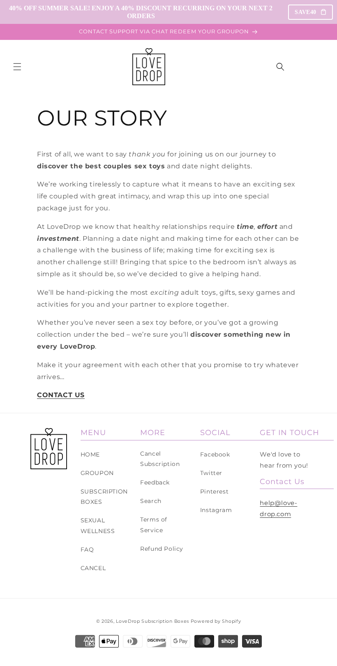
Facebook (215, 454)
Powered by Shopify (216, 621)
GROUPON (97, 473)
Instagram (216, 510)
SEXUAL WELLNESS (98, 525)
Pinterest (214, 491)
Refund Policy (161, 548)
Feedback (155, 482)
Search (151, 501)
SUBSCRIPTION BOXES (104, 496)
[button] (17, 67)
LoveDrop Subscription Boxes (152, 621)
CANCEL (93, 568)
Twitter (211, 473)
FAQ (87, 549)
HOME (90, 454)
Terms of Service (153, 524)
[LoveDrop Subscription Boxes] (48, 448)
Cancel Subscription (160, 459)
